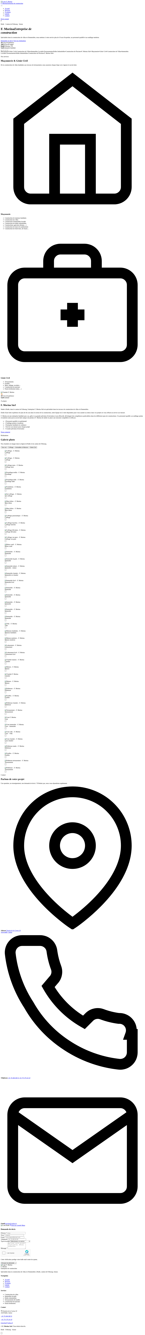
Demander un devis (7, 41)
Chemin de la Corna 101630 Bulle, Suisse (11, 931)
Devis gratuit (5, 19)
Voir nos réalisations (19, 41)
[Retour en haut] (1, 1333)
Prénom (4, 1233)
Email (3, 1237)
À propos (8, 12)
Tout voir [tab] (4, 447)
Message (4, 1248)
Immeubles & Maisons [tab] (21, 447)
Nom (3, 1235)
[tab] (1, 50)
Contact (7, 15)
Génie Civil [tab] (33, 447)
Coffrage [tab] (10, 447)
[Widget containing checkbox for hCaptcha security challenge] (16, 1253)
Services (7, 10)
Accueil (7, 8)
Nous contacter (5, 432)
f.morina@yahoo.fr (11, 1223)
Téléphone (4, 1239)
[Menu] (1, 5)
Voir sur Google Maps (18, 1225)
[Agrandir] (5, 455)
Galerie (7, 14)
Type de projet (5, 1241)
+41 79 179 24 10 (24, 1078)
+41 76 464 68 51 (13, 1078)
